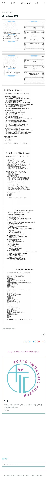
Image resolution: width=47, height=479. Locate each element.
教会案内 (13, 3)
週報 (36, 3)
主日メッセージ (26, 3)
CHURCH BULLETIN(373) (8, 328)
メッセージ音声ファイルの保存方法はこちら (23, 351)
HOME (4, 3)
